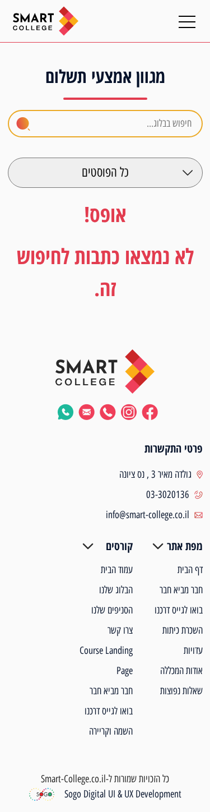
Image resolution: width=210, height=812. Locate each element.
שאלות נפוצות (181, 691)
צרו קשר (120, 630)
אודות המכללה (181, 671)
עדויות (193, 650)
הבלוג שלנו (116, 590)
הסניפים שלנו (112, 610)
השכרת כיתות (182, 630)
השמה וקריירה (111, 731)
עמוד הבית (117, 570)
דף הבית (190, 570)
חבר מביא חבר (181, 590)
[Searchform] (23, 124)
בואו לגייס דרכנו (179, 610)
